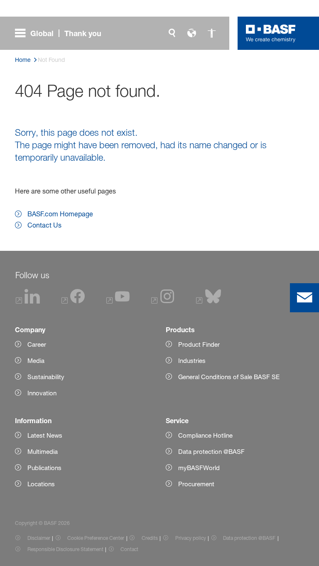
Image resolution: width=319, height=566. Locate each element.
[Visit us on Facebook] (73, 301)
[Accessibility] (212, 33)
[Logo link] (271, 33)
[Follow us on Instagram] (163, 301)
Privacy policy (190, 538)
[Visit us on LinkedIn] (27, 301)
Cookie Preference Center (95, 538)
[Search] (172, 33)
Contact (129, 549)
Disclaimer (38, 538)
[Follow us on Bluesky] (209, 301)
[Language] (192, 33)
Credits (150, 538)
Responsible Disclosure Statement (65, 549)
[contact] (304, 297)
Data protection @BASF (249, 538)
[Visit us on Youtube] (118, 301)
